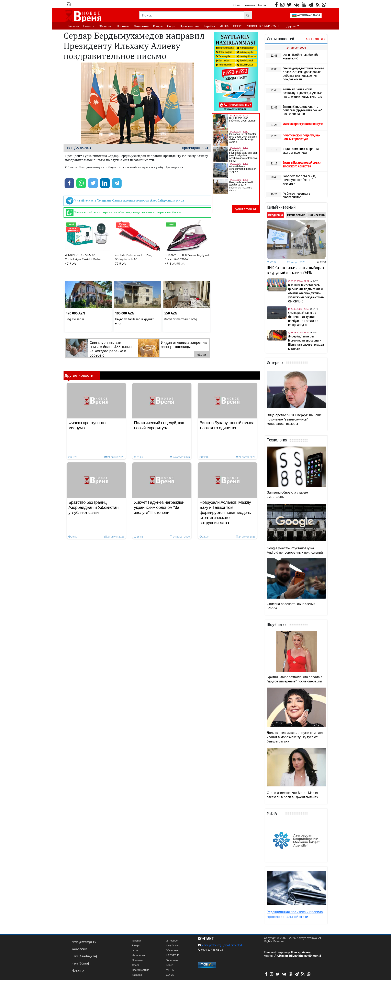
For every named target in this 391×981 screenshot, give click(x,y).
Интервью (172, 940)
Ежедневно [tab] (275, 214)
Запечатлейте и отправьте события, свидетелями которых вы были (127, 212)
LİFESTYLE (172, 955)
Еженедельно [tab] (296, 214)
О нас (237, 5)
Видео (169, 965)
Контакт (262, 5)
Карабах (209, 26)
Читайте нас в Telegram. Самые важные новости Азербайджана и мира (129, 200)
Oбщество (105, 26)
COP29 (237, 26)
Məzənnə (78, 970)
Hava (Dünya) (80, 963)
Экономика (141, 26)
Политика (123, 26)
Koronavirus (79, 949)
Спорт (171, 26)
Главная (73, 26)
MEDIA (224, 26)
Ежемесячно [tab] (317, 214)
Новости (88, 26)
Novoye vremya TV (84, 942)
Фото (135, 950)
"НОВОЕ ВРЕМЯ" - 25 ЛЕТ (264, 26)
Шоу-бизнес (173, 945)
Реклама (249, 5)
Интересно (138, 955)
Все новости (314, 39)
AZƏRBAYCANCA (308, 15)
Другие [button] (292, 26)
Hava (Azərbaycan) (84, 956)
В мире (158, 26)
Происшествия (189, 26)
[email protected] (211, 945)
